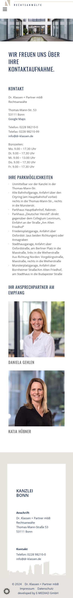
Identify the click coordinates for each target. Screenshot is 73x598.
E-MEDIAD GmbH (47, 593)
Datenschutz (45, 588)
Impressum (27, 588)
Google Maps (16, 119)
